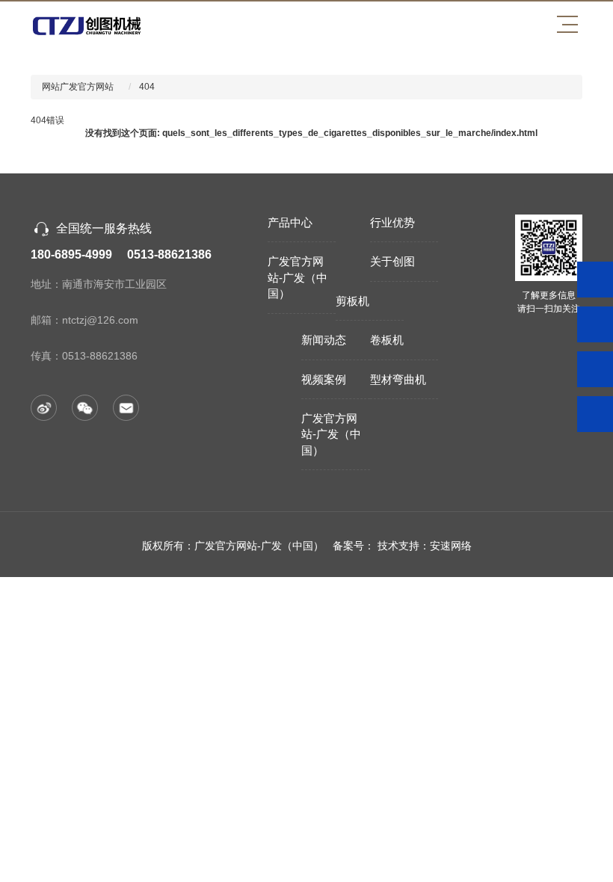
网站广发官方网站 (78, 86)
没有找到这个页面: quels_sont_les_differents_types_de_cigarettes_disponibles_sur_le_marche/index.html (311, 133)
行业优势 (392, 222)
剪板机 (352, 300)
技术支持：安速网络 (425, 546)
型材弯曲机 (398, 379)
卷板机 (387, 339)
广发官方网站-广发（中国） (297, 277)
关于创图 (392, 261)
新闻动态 (323, 339)
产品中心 (290, 222)
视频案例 (323, 379)
